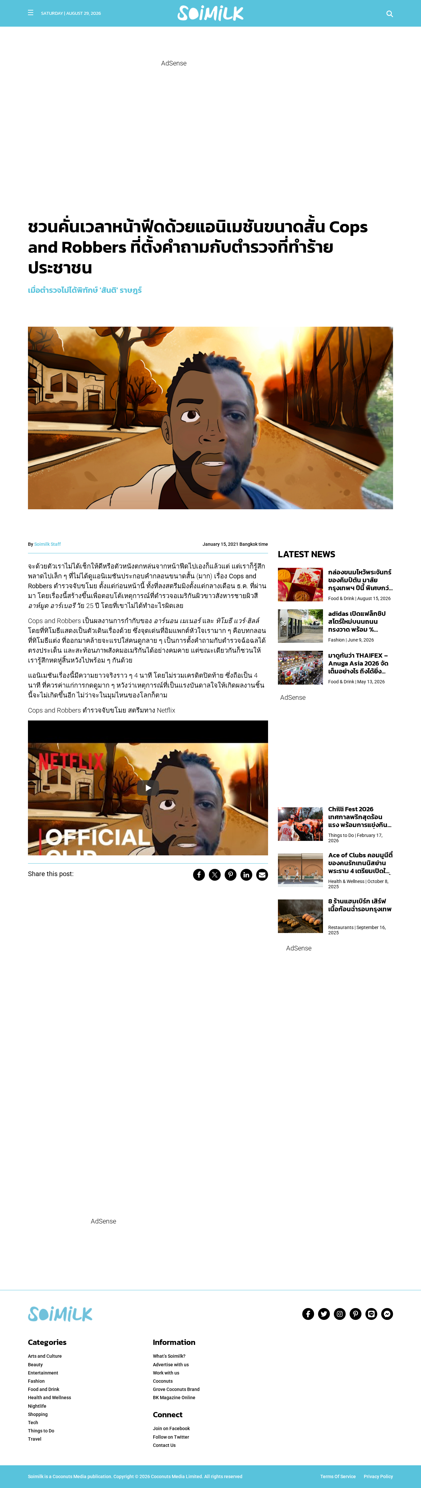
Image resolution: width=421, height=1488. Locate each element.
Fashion (36, 1381)
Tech (33, 1422)
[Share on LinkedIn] (246, 875)
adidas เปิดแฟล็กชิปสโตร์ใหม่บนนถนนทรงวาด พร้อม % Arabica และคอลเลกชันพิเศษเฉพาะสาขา (357, 629)
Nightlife (37, 1406)
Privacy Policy (378, 1476)
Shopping (38, 1414)
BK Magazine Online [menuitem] (174, 1397)
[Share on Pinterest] (230, 875)
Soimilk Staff (47, 544)
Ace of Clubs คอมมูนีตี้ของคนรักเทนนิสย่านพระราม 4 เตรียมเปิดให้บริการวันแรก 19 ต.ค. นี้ (360, 867)
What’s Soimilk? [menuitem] (169, 1356)
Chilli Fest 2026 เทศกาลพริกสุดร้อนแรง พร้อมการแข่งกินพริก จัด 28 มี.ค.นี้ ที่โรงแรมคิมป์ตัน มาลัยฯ (359, 824)
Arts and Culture (45, 1356)
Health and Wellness (49, 1397)
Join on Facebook (171, 1428)
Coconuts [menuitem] (163, 1381)
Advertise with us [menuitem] (171, 1364)
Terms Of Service (338, 1476)
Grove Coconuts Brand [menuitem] (176, 1389)
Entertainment (43, 1372)
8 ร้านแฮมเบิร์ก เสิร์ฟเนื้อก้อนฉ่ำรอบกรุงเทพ (360, 905)
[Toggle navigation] (30, 12)
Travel (34, 1439)
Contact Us (164, 1445)
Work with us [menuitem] (166, 1372)
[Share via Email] (262, 875)
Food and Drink (43, 1389)
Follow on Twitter (171, 1437)
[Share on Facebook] (199, 875)
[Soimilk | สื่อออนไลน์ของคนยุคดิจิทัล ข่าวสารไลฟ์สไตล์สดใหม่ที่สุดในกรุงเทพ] (210, 12)
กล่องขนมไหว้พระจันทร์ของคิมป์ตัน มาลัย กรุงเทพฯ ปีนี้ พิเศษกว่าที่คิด (360, 584)
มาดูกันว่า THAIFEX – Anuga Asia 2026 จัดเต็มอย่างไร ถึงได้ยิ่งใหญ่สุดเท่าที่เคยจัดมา (358, 667)
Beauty (35, 1364)
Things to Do (41, 1430)
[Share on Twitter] (215, 875)
